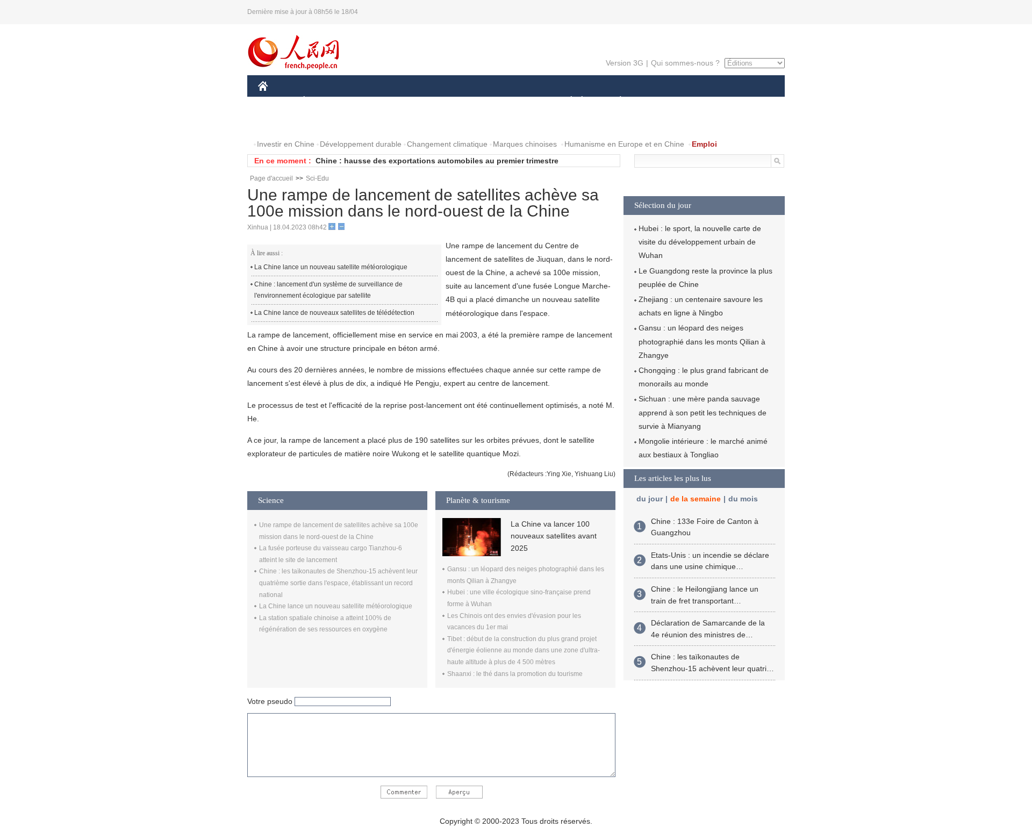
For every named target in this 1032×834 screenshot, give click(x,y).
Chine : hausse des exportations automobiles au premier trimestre (437, 160)
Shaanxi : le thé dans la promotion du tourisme (515, 674)
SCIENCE (468, 101)
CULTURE (517, 101)
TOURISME (705, 101)
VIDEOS (371, 122)
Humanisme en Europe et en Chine (624, 144)
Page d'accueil (271, 178)
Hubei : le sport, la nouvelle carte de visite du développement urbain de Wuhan (700, 242)
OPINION (281, 122)
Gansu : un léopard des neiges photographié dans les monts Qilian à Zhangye (702, 341)
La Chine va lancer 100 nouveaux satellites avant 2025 (554, 536)
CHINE (276, 101)
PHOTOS (327, 122)
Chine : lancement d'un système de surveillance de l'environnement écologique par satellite (328, 290)
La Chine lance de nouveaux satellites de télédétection (334, 313)
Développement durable (361, 144)
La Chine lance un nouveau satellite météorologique (330, 267)
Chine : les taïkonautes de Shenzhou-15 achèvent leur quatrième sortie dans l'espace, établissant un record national (338, 582)
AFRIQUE (420, 101)
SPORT (658, 101)
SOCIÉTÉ (566, 101)
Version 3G (624, 63)
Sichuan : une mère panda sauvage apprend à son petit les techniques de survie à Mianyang (702, 412)
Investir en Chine (285, 144)
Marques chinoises (525, 144)
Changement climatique (447, 144)
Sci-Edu (317, 178)
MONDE (374, 101)
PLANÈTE (614, 101)
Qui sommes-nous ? (685, 63)
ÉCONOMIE (324, 101)
